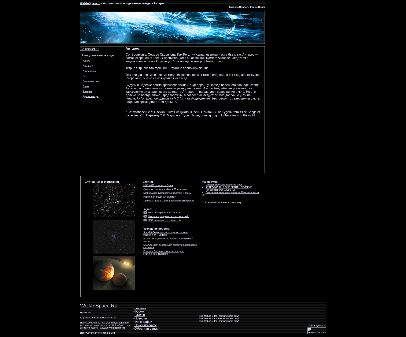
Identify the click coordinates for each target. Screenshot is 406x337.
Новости (244, 7)
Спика (86, 86)
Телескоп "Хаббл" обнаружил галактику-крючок (168, 200)
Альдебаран (89, 71)
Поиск (261, 7)
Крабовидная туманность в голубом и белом (167, 193)
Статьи (139, 315)
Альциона (88, 66)
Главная (234, 7)
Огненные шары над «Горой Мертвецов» (165, 189)
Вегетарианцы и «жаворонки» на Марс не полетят (232, 192)
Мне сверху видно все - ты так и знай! (168, 216)
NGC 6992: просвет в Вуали (158, 185)
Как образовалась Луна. (218, 189)
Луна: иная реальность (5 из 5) (164, 212)
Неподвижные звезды (98, 55)
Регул (86, 76)
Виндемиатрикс (91, 81)
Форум (254, 7)
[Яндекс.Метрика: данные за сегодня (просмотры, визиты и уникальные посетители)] (316, 330)
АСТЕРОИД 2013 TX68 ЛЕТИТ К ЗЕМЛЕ (227, 187)
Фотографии (143, 321)
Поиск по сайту (145, 325)
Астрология (89, 49)
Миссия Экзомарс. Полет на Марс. (224, 184)
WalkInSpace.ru (90, 3)
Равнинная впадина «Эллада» (159, 196)
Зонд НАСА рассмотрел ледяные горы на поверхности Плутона (165, 233)
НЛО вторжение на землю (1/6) (164, 220)
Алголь (86, 61)
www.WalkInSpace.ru (114, 327)
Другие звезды (91, 96)
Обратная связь (146, 328)
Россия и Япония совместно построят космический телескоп (163, 252)
